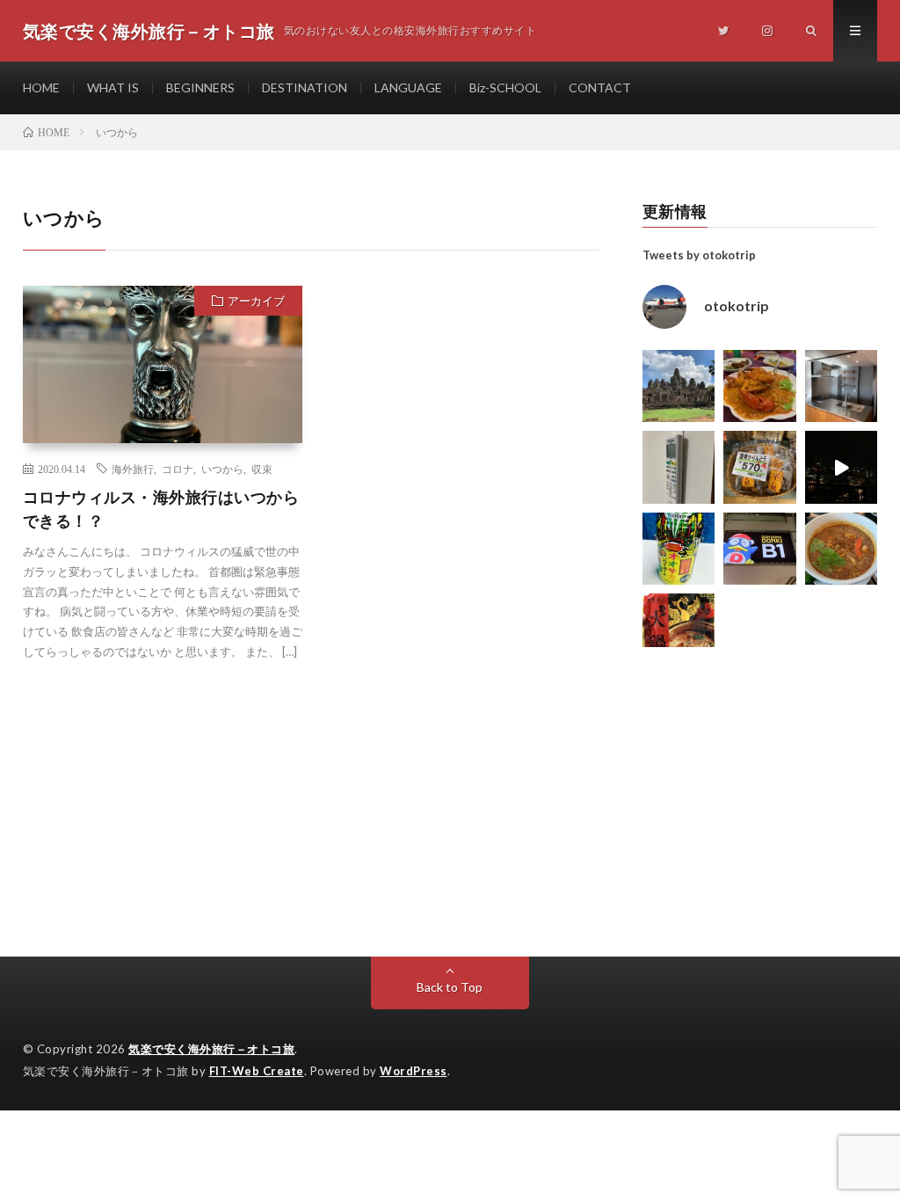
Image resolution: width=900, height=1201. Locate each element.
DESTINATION (304, 87)
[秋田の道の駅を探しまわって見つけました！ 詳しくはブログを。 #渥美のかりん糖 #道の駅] (759, 467)
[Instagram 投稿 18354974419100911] (678, 467)
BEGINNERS (200, 87)
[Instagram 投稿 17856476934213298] (678, 386)
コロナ (177, 468)
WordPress (413, 1071)
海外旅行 (133, 468)
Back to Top (450, 986)
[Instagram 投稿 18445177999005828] (759, 386)
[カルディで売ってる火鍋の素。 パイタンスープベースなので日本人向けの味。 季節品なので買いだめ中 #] (678, 629)
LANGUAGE (408, 87)
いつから (222, 468)
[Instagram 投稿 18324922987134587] (841, 386)
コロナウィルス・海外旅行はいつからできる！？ (161, 508)
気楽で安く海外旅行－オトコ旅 (211, 1049)
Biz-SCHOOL (505, 87)
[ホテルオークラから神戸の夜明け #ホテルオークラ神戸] (841, 467)
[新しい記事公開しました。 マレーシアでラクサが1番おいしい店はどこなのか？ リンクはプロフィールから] (841, 549)
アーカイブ (256, 301)
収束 (261, 468)
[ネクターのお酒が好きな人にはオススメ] (678, 549)
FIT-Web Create (256, 1071)
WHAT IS (113, 87)
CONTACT (600, 87)
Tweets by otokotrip (699, 255)
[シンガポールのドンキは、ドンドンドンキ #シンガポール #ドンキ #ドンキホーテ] (759, 549)
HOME (41, 87)
